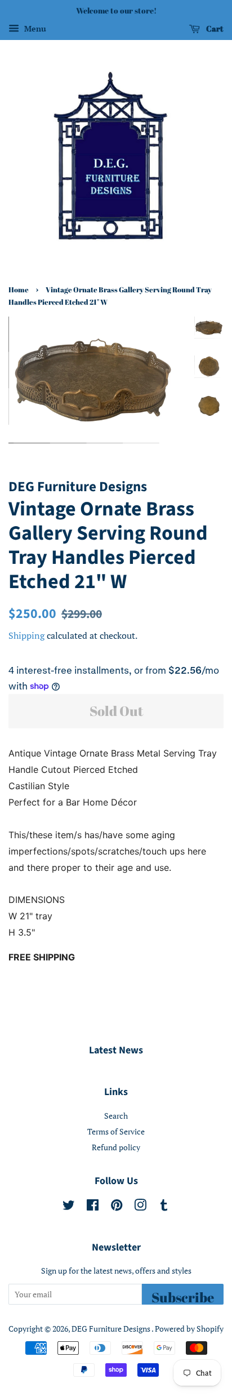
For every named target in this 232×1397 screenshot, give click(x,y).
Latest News (116, 1050)
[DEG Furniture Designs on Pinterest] (116, 1207)
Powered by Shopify (189, 1328)
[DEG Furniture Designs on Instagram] (140, 1207)
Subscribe (182, 1296)
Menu (34, 28)
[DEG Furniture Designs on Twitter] (69, 1207)
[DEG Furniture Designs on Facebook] (92, 1207)
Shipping (26, 635)
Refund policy (116, 1147)
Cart (214, 28)
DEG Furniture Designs (111, 1328)
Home (18, 290)
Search (116, 1115)
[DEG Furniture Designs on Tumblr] (164, 1207)
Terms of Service (116, 1131)
